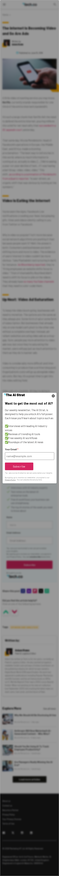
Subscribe (19, 466)
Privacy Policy (10, 480)
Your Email (11, 449)
